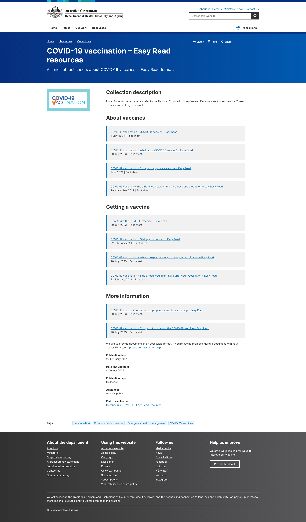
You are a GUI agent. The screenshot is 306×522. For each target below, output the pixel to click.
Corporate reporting (59, 457)
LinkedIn (161, 466)
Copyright (107, 457)
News (240, 9)
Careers (217, 9)
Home (53, 27)
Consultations (164, 457)
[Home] (85, 12)
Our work (81, 27)
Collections (84, 41)
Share (228, 41)
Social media (109, 475)
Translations (249, 27)
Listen (200, 41)
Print (214, 41)
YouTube (161, 475)
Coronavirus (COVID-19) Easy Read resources (133, 405)
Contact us (252, 9)
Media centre (163, 448)
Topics (66, 27)
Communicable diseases (108, 423)
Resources (99, 27)
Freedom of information (61, 466)
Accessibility (108, 452)
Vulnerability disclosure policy (119, 484)
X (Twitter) (162, 470)
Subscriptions (109, 479)
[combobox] (220, 15)
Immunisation (82, 423)
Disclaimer (107, 461)
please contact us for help (145, 347)
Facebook (162, 461)
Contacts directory (58, 475)
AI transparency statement (63, 461)
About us (204, 9)
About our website (112, 448)
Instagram (162, 479)
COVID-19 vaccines (181, 423)
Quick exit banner (111, 470)
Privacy (105, 466)
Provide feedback (225, 464)
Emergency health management (146, 423)
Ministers (229, 9)
